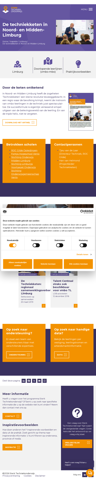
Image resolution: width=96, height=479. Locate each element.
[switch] (36, 245)
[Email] (39, 381)
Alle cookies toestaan (78, 264)
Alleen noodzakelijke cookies (18, 263)
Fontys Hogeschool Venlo (25, 154)
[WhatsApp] (45, 381)
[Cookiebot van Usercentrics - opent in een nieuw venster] (82, 212)
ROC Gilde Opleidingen (24, 150)
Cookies (27, 476)
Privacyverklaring (11, 476)
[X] (34, 381)
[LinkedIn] (24, 381)
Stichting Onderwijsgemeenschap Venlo (25, 174)
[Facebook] (29, 381)
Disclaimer (40, 476)
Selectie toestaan (48, 264)
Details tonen (82, 254)
